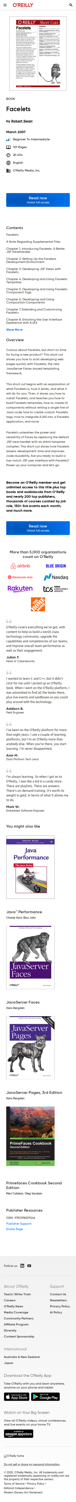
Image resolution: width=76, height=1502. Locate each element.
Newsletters (58, 1300)
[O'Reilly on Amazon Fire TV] (18, 1437)
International (15, 1349)
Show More (14, 329)
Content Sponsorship (19, 1336)
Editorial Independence (18, 1488)
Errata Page (14, 1229)
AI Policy (56, 1312)
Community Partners (18, 1318)
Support (57, 1286)
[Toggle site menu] (5, 5)
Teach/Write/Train (17, 1294)
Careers (9, 1300)
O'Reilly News (13, 1306)
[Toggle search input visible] (71, 5)
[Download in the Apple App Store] (16, 1400)
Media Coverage (16, 1312)
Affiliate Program (16, 1324)
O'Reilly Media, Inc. (27, 170)
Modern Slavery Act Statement (23, 1492)
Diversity (10, 1330)
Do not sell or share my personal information (31, 1464)
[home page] (23, 5)
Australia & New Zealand (22, 1357)
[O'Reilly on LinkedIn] (22, 1266)
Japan (8, 1363)
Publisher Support (19, 1223)
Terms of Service (14, 1483)
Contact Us (58, 1294)
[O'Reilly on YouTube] (29, 1266)
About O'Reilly (16, 1286)
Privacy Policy (60, 1306)
